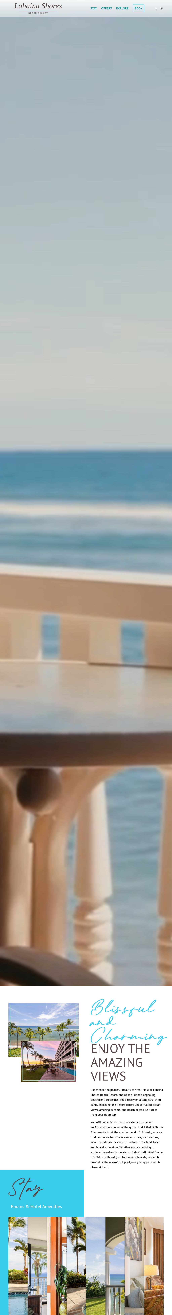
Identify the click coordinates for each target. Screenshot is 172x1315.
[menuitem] (93, 8)
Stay (26, 1186)
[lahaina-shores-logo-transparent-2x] (39, 8)
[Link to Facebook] (156, 8)
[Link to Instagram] (161, 8)
